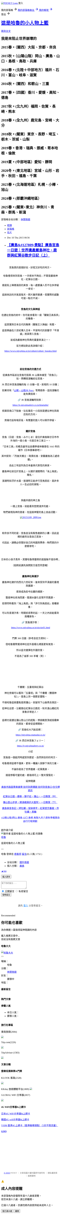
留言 (24, 854)
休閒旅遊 (25, 219)
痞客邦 (17, 854)
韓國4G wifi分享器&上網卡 (15, 1119)
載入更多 (6, 877)
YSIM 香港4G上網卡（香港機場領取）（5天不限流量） (29, 1125)
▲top (4, 871)
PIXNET (13, 1173)
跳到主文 (6, 31)
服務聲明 (32, 1176)
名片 (9, 232)
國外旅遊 (24, 862)
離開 (17, 1211)
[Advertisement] (16, 1151)
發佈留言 (6, 895)
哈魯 (3, 837)
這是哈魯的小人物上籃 (25, 23)
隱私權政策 (52, 1173)
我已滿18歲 (7, 1211)
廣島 (22, 866)
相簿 (9, 225)
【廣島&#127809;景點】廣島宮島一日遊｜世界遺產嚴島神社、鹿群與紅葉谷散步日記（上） (33, 250)
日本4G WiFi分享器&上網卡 (15, 1113)
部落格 (10, 229)
